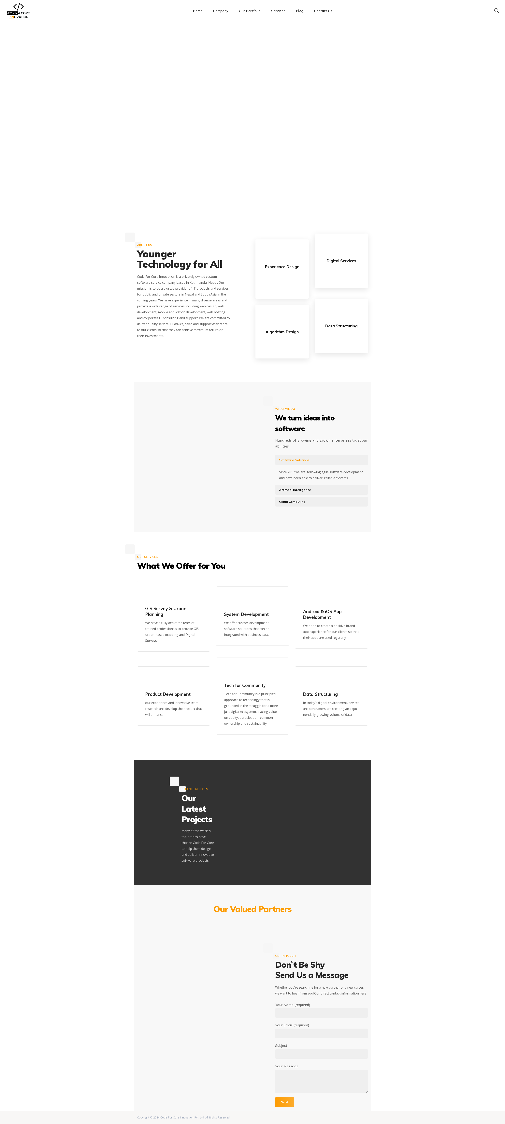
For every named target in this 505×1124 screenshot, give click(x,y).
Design (316, 795)
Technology (256, 805)
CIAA (281, 818)
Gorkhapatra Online (263, 815)
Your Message (286, 1066)
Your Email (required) (292, 1025)
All (306, 795)
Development (313, 798)
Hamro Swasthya (315, 815)
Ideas (310, 802)
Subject (281, 1045)
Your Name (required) (292, 1004)
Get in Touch (153, 353)
